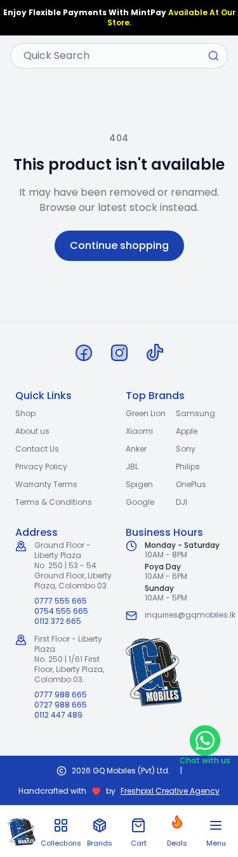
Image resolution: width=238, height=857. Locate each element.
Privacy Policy (41, 466)
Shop (25, 413)
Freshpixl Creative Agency (170, 791)
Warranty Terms (46, 484)
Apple (186, 431)
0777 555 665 (60, 601)
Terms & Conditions (53, 502)
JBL (132, 466)
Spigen (139, 484)
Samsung (195, 413)
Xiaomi (139, 431)
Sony (185, 448)
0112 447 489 (58, 715)
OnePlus (191, 484)
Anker (136, 448)
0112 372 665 (57, 621)
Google (140, 502)
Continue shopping (119, 245)
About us (32, 431)
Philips (188, 466)
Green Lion (146, 413)
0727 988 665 (60, 705)
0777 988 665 (60, 695)
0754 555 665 (61, 611)
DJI (181, 502)
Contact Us (37, 448)
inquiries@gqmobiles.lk (190, 614)
